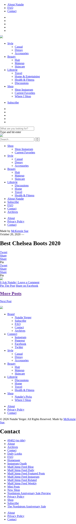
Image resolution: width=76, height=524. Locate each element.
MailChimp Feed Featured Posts (26, 473)
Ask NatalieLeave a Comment (19, 282)
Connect (12, 334)
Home (18, 188)
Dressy (19, 50)
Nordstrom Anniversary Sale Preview (29, 493)
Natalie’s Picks (23, 396)
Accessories (22, 53)
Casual (19, 46)
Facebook (20, 343)
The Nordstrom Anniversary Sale (26, 506)
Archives (12, 211)
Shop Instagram (24, 89)
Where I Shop (23, 96)
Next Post (5, 301)
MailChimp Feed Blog (20, 466)
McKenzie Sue (19, 231)
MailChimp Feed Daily (20, 470)
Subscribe (13, 102)
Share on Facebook (27, 285)
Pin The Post (7, 285)
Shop (10, 86)
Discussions (22, 83)
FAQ (10, 7)
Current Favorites (25, 93)
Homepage (13, 460)
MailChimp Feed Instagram (23, 476)
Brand (11, 314)
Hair (17, 59)
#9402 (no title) (16, 440)
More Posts (10, 293)
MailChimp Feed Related (22, 480)
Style (10, 43)
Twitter (19, 347)
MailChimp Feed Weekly (22, 483)
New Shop (13, 490)
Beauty (11, 56)
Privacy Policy (15, 221)
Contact (11, 11)
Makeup (19, 63)
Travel (18, 73)
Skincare (20, 66)
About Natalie (15, 4)
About (11, 218)
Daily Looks (14, 453)
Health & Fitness (24, 79)
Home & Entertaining (27, 76)
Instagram (20, 337)
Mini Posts (13, 486)
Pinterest (20, 340)
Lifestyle (12, 69)
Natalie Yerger (23, 317)
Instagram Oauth (17, 463)
